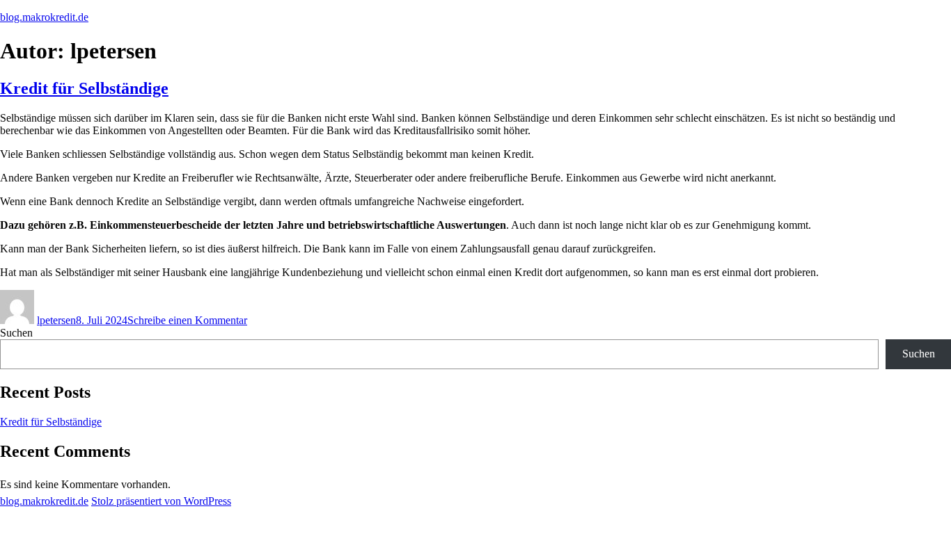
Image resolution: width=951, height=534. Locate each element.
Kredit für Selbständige (84, 88)
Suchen (16, 333)
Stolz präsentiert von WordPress (161, 501)
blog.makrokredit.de (44, 17)
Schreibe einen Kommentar (187, 320)
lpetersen (56, 320)
